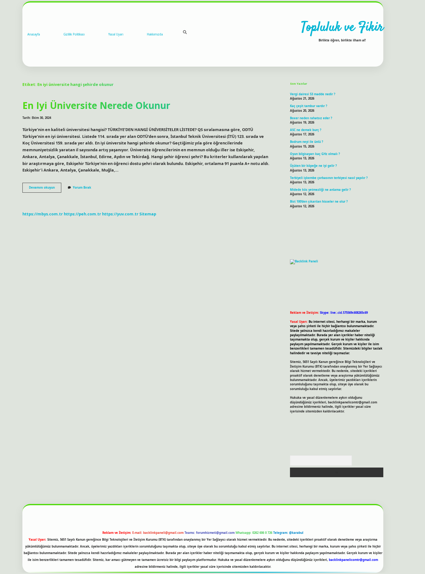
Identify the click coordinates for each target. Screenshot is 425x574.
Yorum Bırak (82, 188)
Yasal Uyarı (115, 34)
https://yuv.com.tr (120, 214)
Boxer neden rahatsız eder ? (311, 118)
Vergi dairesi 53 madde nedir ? (312, 94)
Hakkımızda (155, 34)
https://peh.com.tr (82, 214)
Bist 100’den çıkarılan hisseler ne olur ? (319, 202)
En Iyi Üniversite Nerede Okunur (96, 105)
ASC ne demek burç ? (305, 130)
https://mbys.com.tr (42, 214)
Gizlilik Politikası (74, 34)
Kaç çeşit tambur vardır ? (308, 106)
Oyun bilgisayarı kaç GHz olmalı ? (315, 154)
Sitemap (147, 214)
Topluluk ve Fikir (342, 28)
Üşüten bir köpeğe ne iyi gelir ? (313, 166)
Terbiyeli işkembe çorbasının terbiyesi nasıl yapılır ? (329, 178)
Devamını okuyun (45, 189)
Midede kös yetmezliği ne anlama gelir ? (320, 190)
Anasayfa (33, 34)
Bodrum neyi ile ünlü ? (306, 142)
